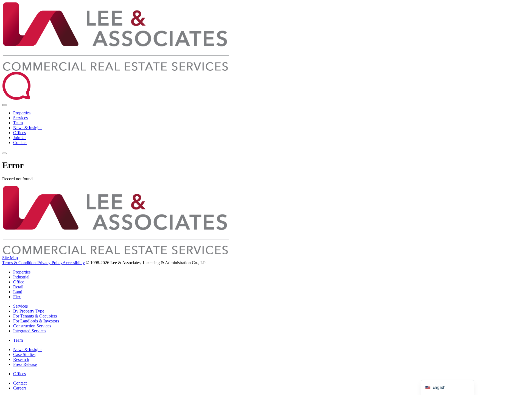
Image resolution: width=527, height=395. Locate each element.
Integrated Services (29, 330)
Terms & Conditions (19, 262)
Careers (19, 388)
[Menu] (4, 153)
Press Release (25, 364)
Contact (20, 142)
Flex (17, 296)
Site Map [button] (10, 257)
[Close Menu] (4, 105)
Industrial (21, 277)
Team (18, 122)
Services (20, 117)
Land (17, 291)
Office (18, 282)
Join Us (19, 137)
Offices (19, 132)
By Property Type (28, 311)
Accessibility (74, 262)
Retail (18, 286)
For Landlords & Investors (36, 321)
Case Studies (24, 354)
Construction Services (32, 326)
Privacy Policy (50, 262)
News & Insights (27, 127)
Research (21, 359)
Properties (21, 113)
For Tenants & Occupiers (35, 316)
